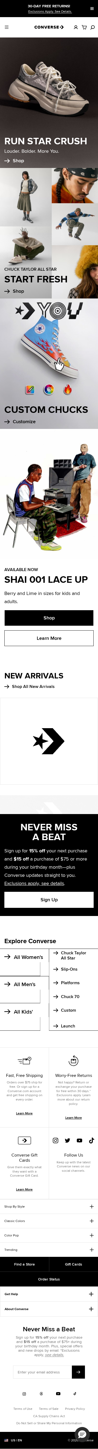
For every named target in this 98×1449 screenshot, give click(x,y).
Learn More (49, 638)
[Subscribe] (78, 1372)
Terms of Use (22, 1408)
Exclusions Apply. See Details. (50, 11)
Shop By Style (14, 1206)
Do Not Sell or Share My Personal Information (49, 1423)
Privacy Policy (75, 1408)
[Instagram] (56, 1144)
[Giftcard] (24, 1144)
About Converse (17, 1309)
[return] (73, 1064)
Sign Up (49, 899)
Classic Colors (14, 1221)
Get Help (11, 1294)
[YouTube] (79, 1144)
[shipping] (24, 1064)
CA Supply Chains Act (49, 1416)
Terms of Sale (49, 1408)
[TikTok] (91, 1144)
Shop (49, 617)
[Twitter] (68, 1144)
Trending (10, 1249)
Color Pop (11, 1235)
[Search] (92, 27)
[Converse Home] (49, 27)
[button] (82, 1434)
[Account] (76, 27)
